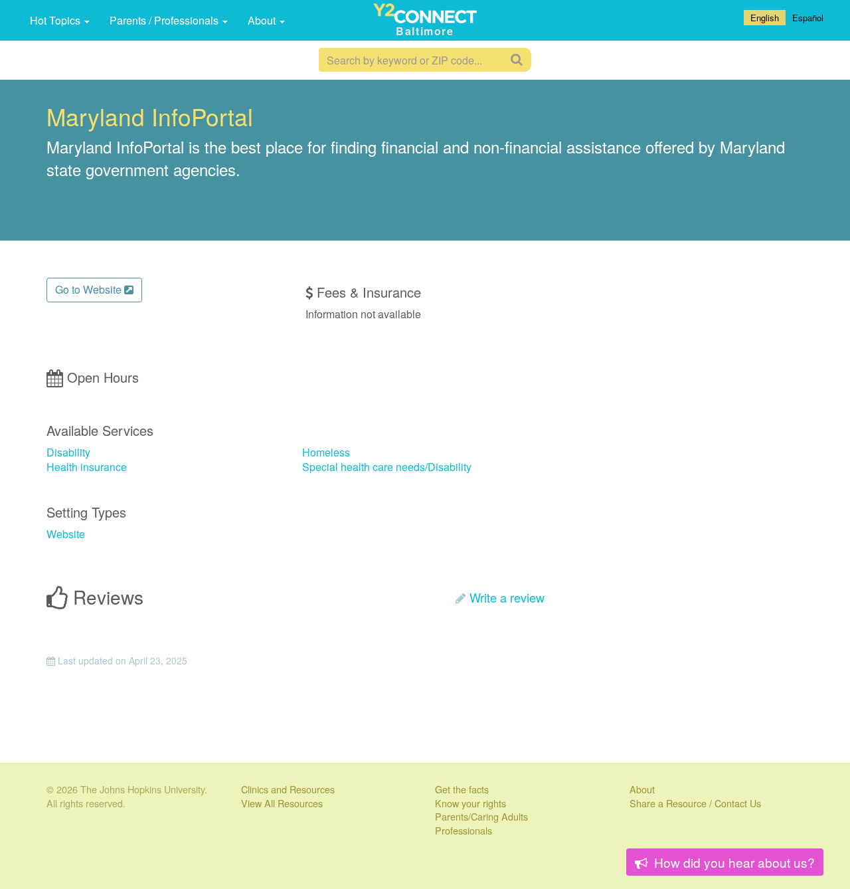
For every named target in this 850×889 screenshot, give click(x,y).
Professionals (463, 830)
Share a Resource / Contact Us (695, 803)
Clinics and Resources (288, 789)
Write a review (507, 597)
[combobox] (765, 17)
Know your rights (470, 803)
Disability (68, 452)
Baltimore (425, 31)
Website (65, 534)
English (764, 17)
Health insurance (86, 466)
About (263, 20)
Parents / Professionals (165, 20)
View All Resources (282, 803)
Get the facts (462, 789)
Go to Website (89, 289)
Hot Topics (56, 20)
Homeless (326, 452)
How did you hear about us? (733, 862)
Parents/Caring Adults (481, 816)
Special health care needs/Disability (386, 466)
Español (807, 17)
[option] (808, 17)
